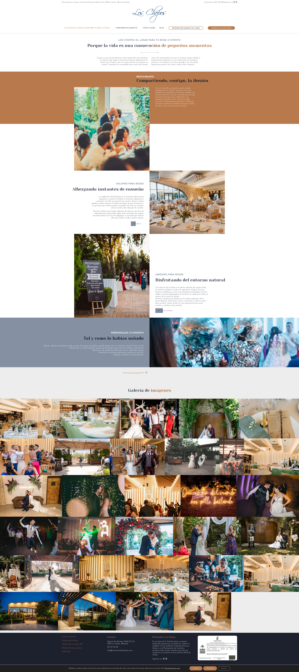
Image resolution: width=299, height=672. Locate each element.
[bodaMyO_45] (27, 456)
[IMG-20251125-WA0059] (271, 573)
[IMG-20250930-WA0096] (209, 418)
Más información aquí (172, 668)
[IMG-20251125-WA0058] (216, 573)
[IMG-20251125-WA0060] (29, 611)
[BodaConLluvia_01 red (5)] (271, 456)
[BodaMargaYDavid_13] (232, 456)
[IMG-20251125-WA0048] (270, 536)
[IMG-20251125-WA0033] (153, 496)
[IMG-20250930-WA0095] (137, 456)
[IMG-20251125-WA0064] (31, 496)
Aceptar (196, 668)
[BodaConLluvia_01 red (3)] (89, 418)
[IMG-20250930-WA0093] (149, 418)
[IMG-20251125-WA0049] (12, 573)
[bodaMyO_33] (82, 456)
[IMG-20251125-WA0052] (106, 573)
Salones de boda (68, 637)
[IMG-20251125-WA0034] (209, 496)
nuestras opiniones (134, 373)
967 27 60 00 (112, 647)
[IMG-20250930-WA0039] (269, 418)
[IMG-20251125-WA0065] (145, 611)
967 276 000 (219, 2)
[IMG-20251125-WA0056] (161, 573)
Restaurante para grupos (72, 648)
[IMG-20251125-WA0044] (29, 536)
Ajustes (223, 668)
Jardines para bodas (70, 640)
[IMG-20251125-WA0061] (87, 611)
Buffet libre (66, 652)
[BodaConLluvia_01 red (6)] (30, 418)
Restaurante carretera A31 (72, 644)
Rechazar (210, 668)
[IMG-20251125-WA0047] (207, 536)
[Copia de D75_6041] (192, 456)
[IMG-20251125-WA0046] (144, 536)
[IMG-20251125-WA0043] (268, 496)
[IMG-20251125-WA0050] (51, 573)
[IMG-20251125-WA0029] (93, 496)
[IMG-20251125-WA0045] (86, 536)
